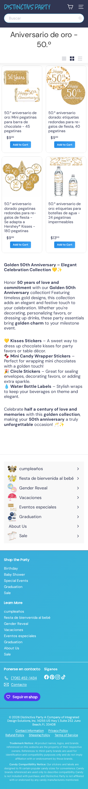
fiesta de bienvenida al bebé (27, 617)
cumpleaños (14, 611)
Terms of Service (66, 735)
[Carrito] (70, 7)
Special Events (16, 580)
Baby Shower (14, 574)
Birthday (11, 568)
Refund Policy (14, 735)
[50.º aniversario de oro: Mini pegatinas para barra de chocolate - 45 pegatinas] (22, 109)
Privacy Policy (58, 731)
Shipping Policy (39, 735)
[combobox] (44, 18)
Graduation (13, 586)
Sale (7, 593)
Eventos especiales (20, 636)
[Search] (80, 18)
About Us (11, 648)
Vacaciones (13, 629)
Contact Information (29, 731)
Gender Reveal (16, 623)
